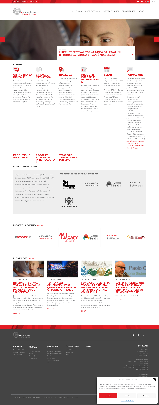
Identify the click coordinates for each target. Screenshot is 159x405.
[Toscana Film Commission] (136, 184)
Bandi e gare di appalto (54, 351)
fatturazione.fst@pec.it (142, 368)
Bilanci (68, 354)
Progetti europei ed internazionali (45, 158)
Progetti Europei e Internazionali (90, 78)
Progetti (31, 353)
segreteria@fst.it (143, 363)
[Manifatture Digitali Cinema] (69, 184)
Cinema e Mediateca (43, 76)
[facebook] (138, 1)
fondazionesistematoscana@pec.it (139, 366)
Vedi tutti (40, 225)
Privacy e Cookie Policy (127, 401)
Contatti (25, 1)
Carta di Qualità (132, 148)
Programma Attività (34, 351)
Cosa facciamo (92, 11)
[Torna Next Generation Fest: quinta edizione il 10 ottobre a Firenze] (62, 269)
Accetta (108, 396)
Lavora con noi (111, 11)
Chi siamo (77, 11)
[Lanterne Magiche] (113, 184)
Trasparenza (128, 11)
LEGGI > (16, 313)
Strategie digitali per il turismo (68, 157)
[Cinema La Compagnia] (69, 203)
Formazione (135, 74)
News (141, 11)
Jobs (48, 363)
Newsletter (34, 1)
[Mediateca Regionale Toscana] (91, 184)
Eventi (108, 74)
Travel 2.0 (66, 74)
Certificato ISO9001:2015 (135, 145)
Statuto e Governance (19, 352)
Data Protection (50, 397)
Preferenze (146, 396)
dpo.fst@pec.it (144, 369)
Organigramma (17, 354)
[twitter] (142, 1)
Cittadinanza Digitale (22, 76)
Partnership (32, 356)
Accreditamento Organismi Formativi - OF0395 (135, 142)
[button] (154, 379)
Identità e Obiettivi (18, 350)
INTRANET (17, 1)
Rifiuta (127, 396)
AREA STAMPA (64, 397)
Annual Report (33, 358)
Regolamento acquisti (53, 360)
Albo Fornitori (51, 358)
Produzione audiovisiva (21, 156)
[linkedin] (146, 1)
